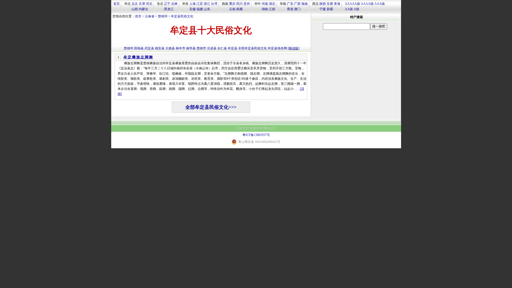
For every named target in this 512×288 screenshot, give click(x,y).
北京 (134, 4)
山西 (134, 9)
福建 (200, 9)
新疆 (330, 9)
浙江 (207, 4)
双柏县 (139, 48)
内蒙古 (143, 9)
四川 (239, 4)
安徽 (192, 9)
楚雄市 (201, 48)
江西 (272, 9)
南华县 (191, 48)
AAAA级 (367, 4)
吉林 (174, 4)
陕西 (322, 4)
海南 (304, 4)
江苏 (200, 4)
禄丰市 (180, 48)
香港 (290, 9)
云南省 (149, 16)
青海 (337, 4)
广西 (297, 4)
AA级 (349, 9)
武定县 (149, 48)
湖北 (272, 4)
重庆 (232, 4)
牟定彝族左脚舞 (138, 57)
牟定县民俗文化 (182, 16)
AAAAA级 (352, 4)
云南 (232, 9)
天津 (142, 4)
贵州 (246, 4)
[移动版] (293, 48)
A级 (356, 9)
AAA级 (379, 4)
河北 (149, 4)
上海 (192, 4)
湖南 (265, 9)
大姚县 (170, 48)
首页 (116, 4)
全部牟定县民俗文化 (252, 48)
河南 (265, 4)
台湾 (214, 4)
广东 (290, 4)
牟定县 (232, 48)
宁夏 (322, 9)
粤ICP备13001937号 (256, 135)
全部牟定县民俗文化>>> (211, 107)
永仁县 (222, 48)
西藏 (239, 9)
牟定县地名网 (277, 48)
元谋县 (212, 48)
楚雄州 (162, 16)
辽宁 (167, 4)
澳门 (297, 9)
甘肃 (330, 4)
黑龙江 (169, 9)
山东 (207, 9)
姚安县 (160, 48)
